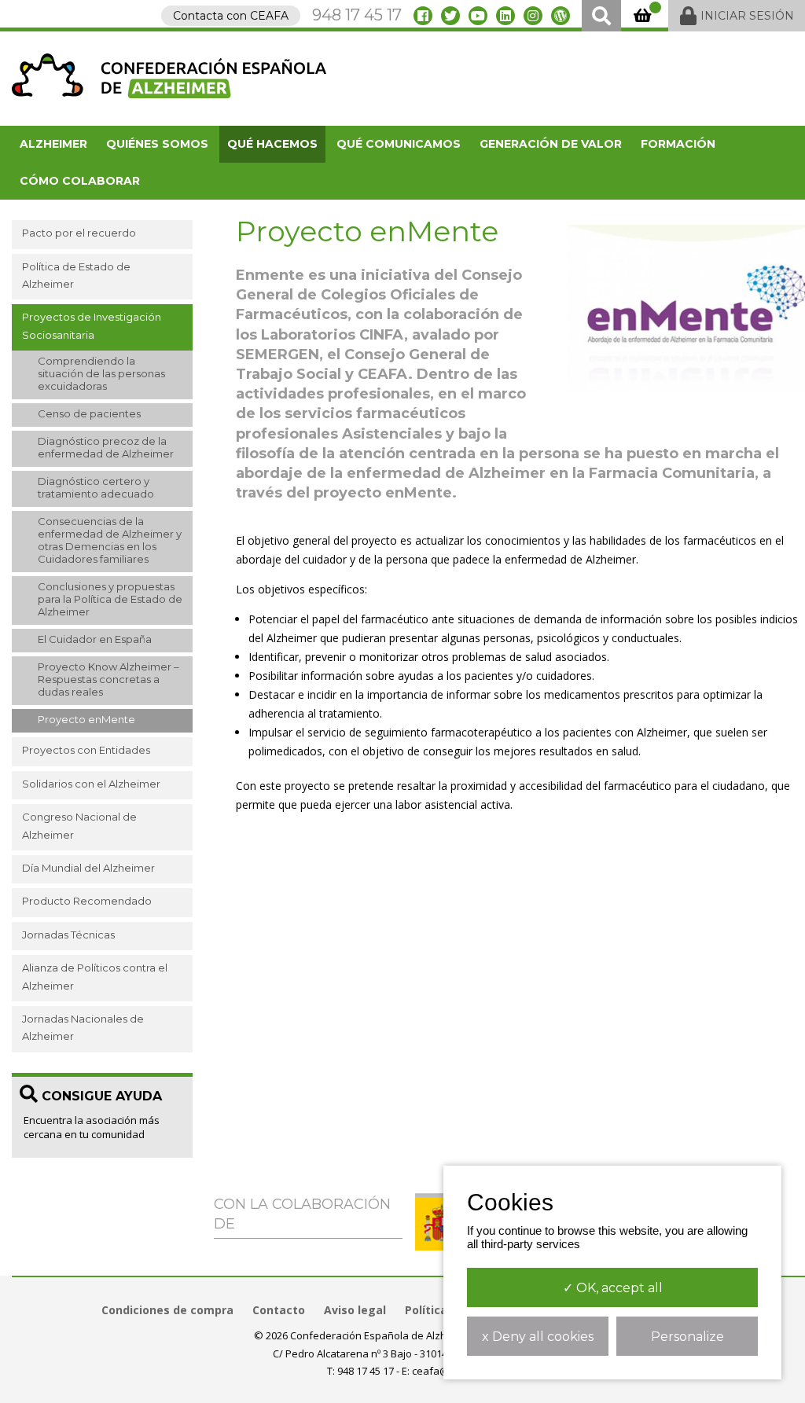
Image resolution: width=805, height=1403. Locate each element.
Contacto (278, 1309)
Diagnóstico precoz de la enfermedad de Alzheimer (106, 447)
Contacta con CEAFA (231, 16)
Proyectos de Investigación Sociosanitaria (91, 325)
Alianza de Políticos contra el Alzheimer (94, 976)
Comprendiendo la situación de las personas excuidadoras (101, 373)
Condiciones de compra (167, 1309)
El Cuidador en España (95, 639)
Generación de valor (551, 144)
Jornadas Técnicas (68, 934)
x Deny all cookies (538, 1336)
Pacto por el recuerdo (79, 232)
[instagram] (533, 15)
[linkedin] (505, 15)
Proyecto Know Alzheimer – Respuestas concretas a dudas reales (108, 679)
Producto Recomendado (87, 900)
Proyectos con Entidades (86, 750)
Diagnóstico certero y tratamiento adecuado (96, 487)
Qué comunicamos (398, 144)
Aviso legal (355, 1309)
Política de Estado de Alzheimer (76, 275)
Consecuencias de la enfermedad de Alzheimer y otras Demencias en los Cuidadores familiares (110, 540)
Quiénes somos (157, 144)
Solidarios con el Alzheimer (91, 783)
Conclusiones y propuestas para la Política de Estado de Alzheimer (110, 599)
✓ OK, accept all (613, 1287)
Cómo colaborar (80, 181)
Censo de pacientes (89, 413)
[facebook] (423, 15)
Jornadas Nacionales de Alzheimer (83, 1027)
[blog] (560, 15)
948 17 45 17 (357, 15)
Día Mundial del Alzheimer (88, 867)
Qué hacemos (272, 144)
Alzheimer (53, 144)
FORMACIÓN (678, 144)
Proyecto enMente (86, 719)
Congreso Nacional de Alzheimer (79, 825)
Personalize (687, 1336)
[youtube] (478, 15)
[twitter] (450, 15)
